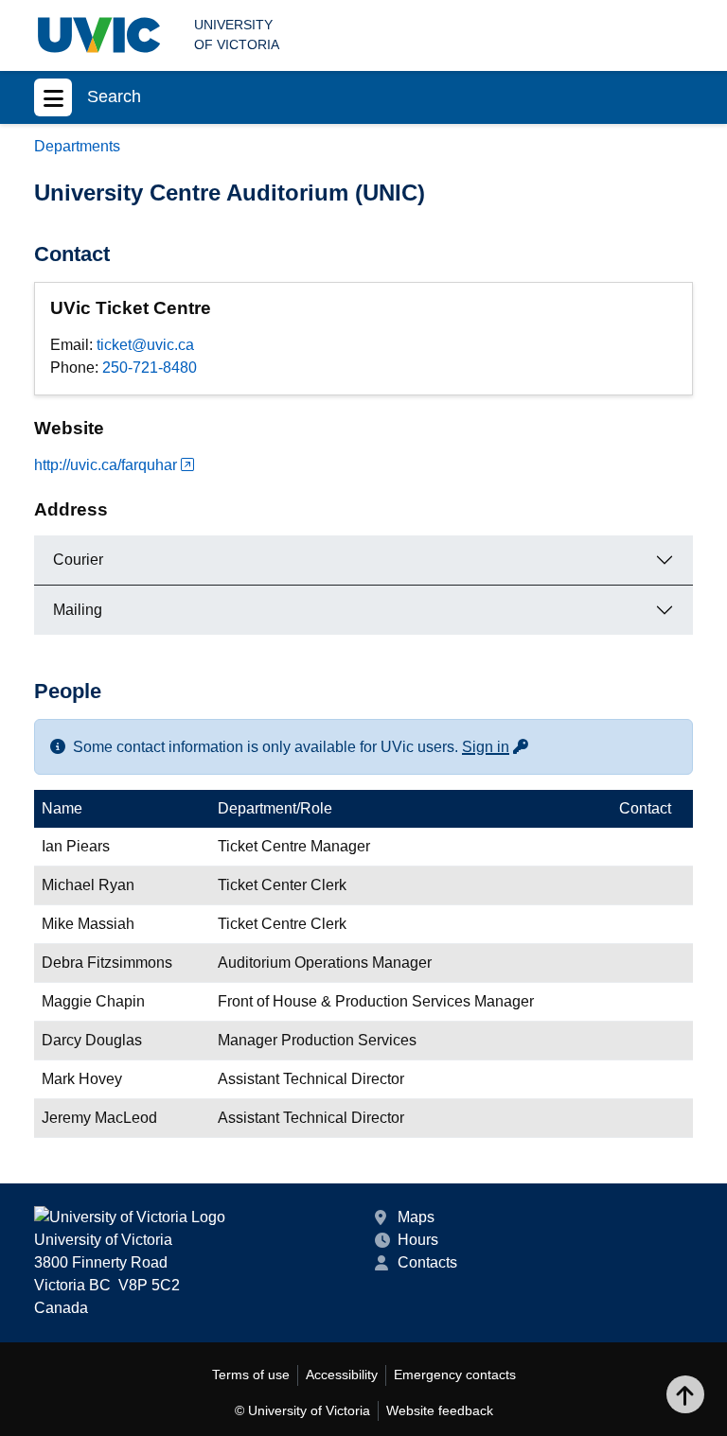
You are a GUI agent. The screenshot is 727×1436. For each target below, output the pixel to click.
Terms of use (251, 1374)
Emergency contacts (455, 1374)
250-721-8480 (149, 367)
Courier (78, 560)
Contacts (427, 1262)
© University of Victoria (302, 1410)
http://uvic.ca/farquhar (105, 465)
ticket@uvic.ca (145, 345)
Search (114, 96)
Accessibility (342, 1374)
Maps (416, 1217)
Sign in (496, 747)
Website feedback (439, 1410)
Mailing (77, 610)
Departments (77, 146)
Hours (418, 1240)
